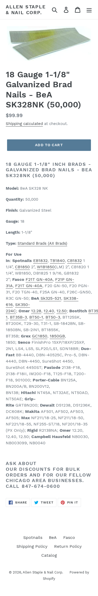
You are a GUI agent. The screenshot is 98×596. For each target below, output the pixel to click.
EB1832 (40, 260)
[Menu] (89, 9)
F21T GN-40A (39, 279)
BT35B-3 (18, 317)
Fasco (69, 537)
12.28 (36, 310)
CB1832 (74, 260)
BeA (53, 537)
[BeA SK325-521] (40, 298)
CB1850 (22, 266)
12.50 (61, 310)
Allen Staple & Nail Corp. (26, 9)
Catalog (49, 555)
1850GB (57, 335)
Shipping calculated (24, 123)
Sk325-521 (51, 298)
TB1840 (57, 260)
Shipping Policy (32, 546)
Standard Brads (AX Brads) (42, 243)
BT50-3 (52, 317)
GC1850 (39, 335)
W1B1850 (46, 266)
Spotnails (32, 537)
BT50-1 (36, 317)
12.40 (49, 310)
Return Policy (68, 546)
